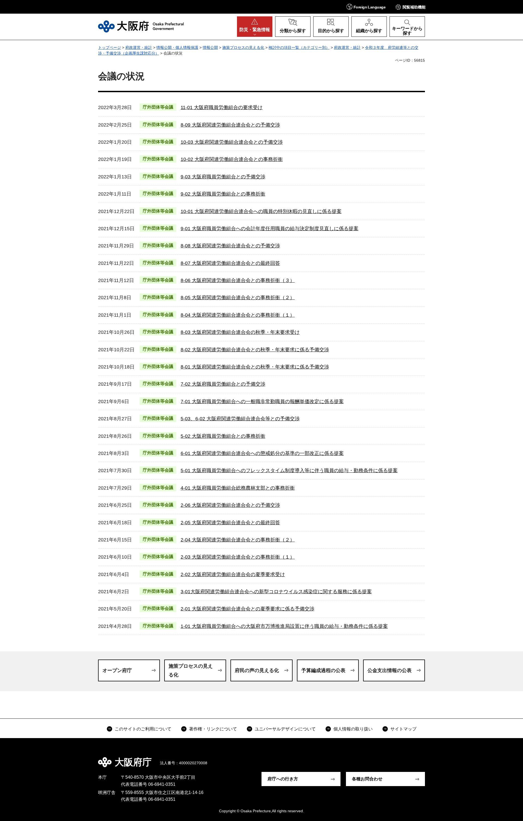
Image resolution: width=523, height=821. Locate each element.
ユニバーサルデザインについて (285, 729)
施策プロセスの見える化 (243, 47)
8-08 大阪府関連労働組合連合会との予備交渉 (230, 245)
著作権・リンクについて (213, 729)
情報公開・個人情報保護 (177, 47)
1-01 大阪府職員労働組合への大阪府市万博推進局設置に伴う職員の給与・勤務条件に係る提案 (284, 626)
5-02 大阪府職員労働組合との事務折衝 (223, 436)
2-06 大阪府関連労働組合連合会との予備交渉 (230, 505)
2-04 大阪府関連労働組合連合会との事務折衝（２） (238, 540)
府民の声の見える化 (257, 670)
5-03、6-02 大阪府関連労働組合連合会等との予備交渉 (240, 418)
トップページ (109, 47)
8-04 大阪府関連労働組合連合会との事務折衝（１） (238, 315)
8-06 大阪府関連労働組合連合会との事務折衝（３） (238, 280)
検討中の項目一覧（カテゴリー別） (299, 47)
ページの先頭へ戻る (427, 758)
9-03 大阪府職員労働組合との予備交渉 (223, 176)
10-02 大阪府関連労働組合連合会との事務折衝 (232, 159)
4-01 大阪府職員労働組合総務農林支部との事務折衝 (238, 488)
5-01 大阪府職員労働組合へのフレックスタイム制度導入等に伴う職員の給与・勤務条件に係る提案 (289, 470)
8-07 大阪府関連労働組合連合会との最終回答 (230, 263)
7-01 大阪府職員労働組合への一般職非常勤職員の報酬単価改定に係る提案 (262, 401)
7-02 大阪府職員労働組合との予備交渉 (223, 384)
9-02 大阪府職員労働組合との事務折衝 (223, 194)
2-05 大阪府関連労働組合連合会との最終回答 (230, 522)
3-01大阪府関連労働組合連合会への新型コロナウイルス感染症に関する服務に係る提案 (276, 591)
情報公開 (210, 47)
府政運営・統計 (138, 47)
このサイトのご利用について (143, 729)
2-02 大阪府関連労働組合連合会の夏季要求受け (233, 574)
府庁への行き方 (282, 779)
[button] (366, 6)
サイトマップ (403, 729)
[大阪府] (141, 26)
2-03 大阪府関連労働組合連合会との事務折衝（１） (238, 557)
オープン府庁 (117, 670)
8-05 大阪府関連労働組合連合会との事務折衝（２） (238, 297)
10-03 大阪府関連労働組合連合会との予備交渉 (232, 142)
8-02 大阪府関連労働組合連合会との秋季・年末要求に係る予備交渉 (255, 349)
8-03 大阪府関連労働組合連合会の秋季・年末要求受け (240, 332)
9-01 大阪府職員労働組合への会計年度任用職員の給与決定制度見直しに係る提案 (269, 228)
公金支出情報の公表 (389, 670)
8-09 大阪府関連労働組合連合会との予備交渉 (230, 125)
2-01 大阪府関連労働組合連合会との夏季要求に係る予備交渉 (247, 609)
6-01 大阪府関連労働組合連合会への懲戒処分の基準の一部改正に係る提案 (262, 453)
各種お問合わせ (367, 779)
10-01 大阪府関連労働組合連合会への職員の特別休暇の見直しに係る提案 (261, 211)
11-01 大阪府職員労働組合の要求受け (222, 107)
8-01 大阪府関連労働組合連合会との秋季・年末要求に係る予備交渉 (255, 367)
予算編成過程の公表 (323, 670)
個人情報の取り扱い (353, 729)
